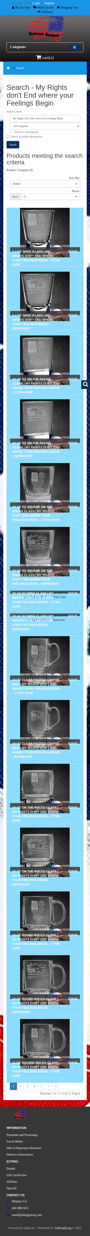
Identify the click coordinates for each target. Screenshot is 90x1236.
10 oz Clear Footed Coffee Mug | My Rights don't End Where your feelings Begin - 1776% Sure (36, 686)
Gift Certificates (16, 1175)
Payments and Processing (22, 1135)
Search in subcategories (26, 132)
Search (20, 68)
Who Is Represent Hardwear (24, 1148)
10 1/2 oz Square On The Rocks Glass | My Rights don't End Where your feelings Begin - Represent (35, 577)
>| (56, 1086)
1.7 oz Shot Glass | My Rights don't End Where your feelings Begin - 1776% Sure (36, 258)
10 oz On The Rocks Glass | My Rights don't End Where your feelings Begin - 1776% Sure (36, 814)
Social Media (15, 1141)
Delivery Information (20, 1154)
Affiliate (12, 1181)
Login (36, 3)
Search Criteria (14, 111)
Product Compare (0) (20, 170)
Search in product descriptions (26, 136)
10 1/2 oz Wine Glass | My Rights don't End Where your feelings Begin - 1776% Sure (36, 600)
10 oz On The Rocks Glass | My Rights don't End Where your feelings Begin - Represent (35, 878)
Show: (76, 191)
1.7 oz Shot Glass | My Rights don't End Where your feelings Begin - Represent (32, 322)
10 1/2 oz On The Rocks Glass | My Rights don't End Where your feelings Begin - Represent (36, 449)
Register (49, 3)
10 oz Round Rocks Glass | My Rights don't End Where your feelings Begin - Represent (35, 1005)
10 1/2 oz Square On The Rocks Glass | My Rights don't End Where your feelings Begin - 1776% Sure (36, 513)
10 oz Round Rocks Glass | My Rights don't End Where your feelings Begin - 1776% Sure (36, 941)
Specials (12, 1188)
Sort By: (74, 178)
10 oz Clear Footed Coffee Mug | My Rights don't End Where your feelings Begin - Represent (36, 750)
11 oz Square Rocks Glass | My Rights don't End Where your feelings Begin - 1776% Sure (36, 1069)
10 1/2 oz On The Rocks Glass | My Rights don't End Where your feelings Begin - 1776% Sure (36, 385)
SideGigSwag (63, 1228)
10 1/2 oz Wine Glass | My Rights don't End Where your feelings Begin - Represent (33, 622)
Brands (11, 1168)
